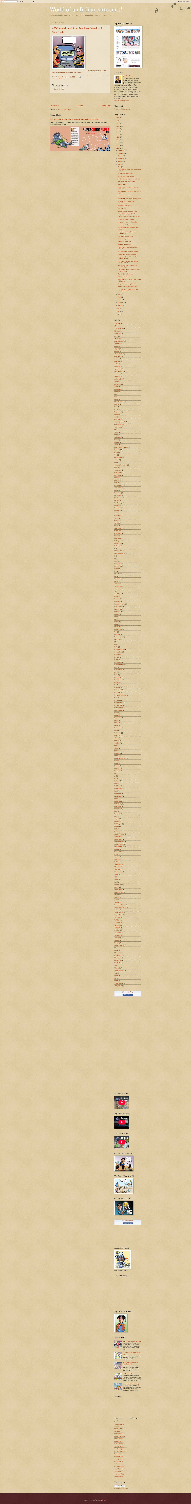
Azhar (116, 386)
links (115, 644)
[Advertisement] (80, 99)
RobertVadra (117, 826)
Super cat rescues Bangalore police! (128, 196)
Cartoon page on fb (119, 422)
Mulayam (117, 692)
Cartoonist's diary (119, 424)
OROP (116, 748)
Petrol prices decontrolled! (125, 173)
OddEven (117, 743)
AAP (115, 336)
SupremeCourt (118, 912)
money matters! (118, 1443)
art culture (117, 374)
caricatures (117, 419)
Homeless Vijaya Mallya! (125, 205)
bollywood (117, 412)
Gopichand (117, 530)
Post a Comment (59, 89)
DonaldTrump (118, 503)
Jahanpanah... (118, 1471)
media (116, 672)
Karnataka (117, 611)
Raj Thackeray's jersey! (124, 239)
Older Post (106, 106)
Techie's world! (118, 1446)
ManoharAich (118, 662)
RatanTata (117, 814)
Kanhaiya (117, 601)
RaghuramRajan (119, 788)
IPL (115, 571)
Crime (116, 462)
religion (116, 819)
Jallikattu (117, 584)
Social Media (118, 884)
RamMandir (117, 808)
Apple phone (118, 369)
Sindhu (116, 879)
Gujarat (116, 536)
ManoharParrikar (119, 664)
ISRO (116, 581)
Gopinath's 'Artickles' (120, 1474)
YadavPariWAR (118, 983)
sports (116, 894)
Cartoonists (117, 427)
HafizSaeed (117, 538)
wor (115, 978)
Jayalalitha (117, 586)
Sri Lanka (117, 897)
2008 (118, 311)
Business (117, 414)
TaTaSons (117, 920)
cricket (116, 460)
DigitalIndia (117, 493)
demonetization (118, 488)
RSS (115, 829)
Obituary (116, 740)
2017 (118, 129)
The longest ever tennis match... (127, 181)
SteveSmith (117, 902)
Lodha (116, 647)
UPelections (117, 953)
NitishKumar (117, 728)
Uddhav (116, 940)
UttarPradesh (118, 960)
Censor (116, 432)
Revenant (117, 821)
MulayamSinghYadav (120, 695)
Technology (117, 925)
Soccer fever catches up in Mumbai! (128, 251)
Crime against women (120, 465)
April (119, 297)
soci (115, 882)
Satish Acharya (129, 76)
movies (116, 682)
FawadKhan (117, 515)
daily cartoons (118, 472)
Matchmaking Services (121, 1488)
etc (115, 513)
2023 (118, 120)
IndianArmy (117, 566)
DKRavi (116, 500)
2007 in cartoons (119, 328)
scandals (117, 857)
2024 (118, 118)
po (115, 776)
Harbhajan (117, 541)
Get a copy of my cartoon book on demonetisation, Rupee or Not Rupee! (75, 119)
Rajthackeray (118, 804)
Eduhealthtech (118, 1454)
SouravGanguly (118, 892)
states (116, 900)
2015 (118, 134)
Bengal (116, 399)
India (115, 561)
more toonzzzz (118, 1461)
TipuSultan (117, 932)
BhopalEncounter (119, 402)
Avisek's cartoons (119, 1469)
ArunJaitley (117, 376)
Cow (115, 455)
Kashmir (116, 614)
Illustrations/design (119, 553)
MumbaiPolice (118, 705)
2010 (118, 148)
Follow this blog (128, 994)
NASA (116, 712)
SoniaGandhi (118, 889)
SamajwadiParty (119, 841)
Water (116, 975)
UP (115, 948)
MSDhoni (117, 687)
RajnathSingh (118, 801)
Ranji (115, 811)
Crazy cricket (118, 457)
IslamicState (118, 579)
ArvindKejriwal (118, 379)
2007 (118, 314)
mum (115, 697)
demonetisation (118, 485)
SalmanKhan (118, 839)
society (116, 887)
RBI (115, 816)
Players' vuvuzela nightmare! (126, 219)
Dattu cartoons (118, 1433)
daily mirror (117, 475)
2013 (118, 140)
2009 (118, 309)
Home (80, 106)
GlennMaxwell (118, 528)
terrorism (116, 930)
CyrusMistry (117, 470)
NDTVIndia (117, 723)
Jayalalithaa (117, 589)
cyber (116, 467)
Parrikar (116, 763)
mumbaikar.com (61, 79)
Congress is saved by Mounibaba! (127, 222)
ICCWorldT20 (118, 551)
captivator (117, 1431)
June (119, 167)
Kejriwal (116, 621)
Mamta (116, 659)
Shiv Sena (117, 869)
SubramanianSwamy (120, 907)
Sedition (116, 862)
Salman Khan (118, 836)
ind (115, 558)
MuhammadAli (118, 690)
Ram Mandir (117, 806)
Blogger (104, 1500)
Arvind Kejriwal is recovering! (131, 1384)
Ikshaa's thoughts (119, 1451)
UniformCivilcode (119, 945)
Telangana (117, 927)
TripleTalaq (117, 937)
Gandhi (116, 518)
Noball (116, 730)
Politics (116, 781)
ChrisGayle (117, 437)
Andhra (116, 364)
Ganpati (116, 523)
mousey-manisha (119, 1459)
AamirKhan (117, 333)
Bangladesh (117, 391)
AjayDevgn (117, 348)
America (116, 359)
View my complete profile (121, 100)
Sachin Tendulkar (119, 834)
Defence (116, 480)
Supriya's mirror (118, 1476)
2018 (118, 126)
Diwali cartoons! (127, 1374)
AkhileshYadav (118, 354)
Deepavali (117, 477)
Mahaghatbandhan (119, 649)
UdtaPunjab (117, 943)
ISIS (115, 576)
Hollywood (117, 546)
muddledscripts (118, 1449)
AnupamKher (118, 366)
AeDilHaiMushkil (119, 341)
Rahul (116, 791)
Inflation (116, 568)
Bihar (115, 407)
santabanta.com (119, 846)
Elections (117, 510)
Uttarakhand (117, 958)
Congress (117, 450)
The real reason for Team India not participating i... (127, 266)
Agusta (116, 346)
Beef (115, 396)
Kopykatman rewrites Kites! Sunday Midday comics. (128, 261)
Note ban (117, 735)
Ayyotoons (117, 384)
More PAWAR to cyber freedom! (132, 1341)
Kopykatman (118, 629)
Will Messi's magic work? (125, 241)
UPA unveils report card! (125, 277)
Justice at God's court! (124, 244)
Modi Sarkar (117, 677)
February (120, 302)
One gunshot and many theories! (127, 284)
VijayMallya (117, 963)
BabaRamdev (118, 389)
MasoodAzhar (118, 669)
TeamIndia (117, 922)
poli (115, 778)
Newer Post (54, 106)
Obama (116, 738)
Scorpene (117, 859)
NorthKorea (117, 733)
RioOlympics (118, 824)
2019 (118, 123)
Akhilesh (116, 351)
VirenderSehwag (119, 970)
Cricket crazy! (118, 1428)
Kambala (116, 599)
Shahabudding (118, 864)
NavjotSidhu (117, 718)
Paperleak (117, 760)
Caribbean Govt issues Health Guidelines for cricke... (126, 202)
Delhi (115, 482)
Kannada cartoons (119, 604)
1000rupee (117, 323)
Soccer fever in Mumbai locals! (126, 225)
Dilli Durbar (117, 495)
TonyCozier (117, 935)
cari (115, 417)
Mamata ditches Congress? (125, 274)
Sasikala (116, 849)
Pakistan (116, 753)
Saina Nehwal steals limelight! (126, 176)
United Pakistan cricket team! (126, 214)
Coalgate (116, 442)
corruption (117, 452)
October (120, 156)
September (121, 158)
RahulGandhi (118, 796)
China (116, 434)
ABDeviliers (117, 338)
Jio (115, 591)
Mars (115, 667)
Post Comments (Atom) (64, 110)
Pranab (116, 783)
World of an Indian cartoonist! (86, 9)
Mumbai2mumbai (119, 1466)
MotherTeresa (118, 680)
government (117, 533)
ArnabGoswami (118, 371)
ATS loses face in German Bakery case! (129, 216)
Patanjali (116, 766)
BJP (115, 409)
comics (116, 444)
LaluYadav (117, 634)
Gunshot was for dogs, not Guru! (127, 254)
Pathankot (117, 768)
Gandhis (116, 520)
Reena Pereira (118, 1438)
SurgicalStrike (118, 915)
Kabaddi (116, 596)
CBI (115, 429)
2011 (118, 145)
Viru (115, 973)
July (119, 164)
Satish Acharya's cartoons (119, 1425)
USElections (118, 955)
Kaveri (116, 616)
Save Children (118, 852)
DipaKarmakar (118, 498)
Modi (115, 675)
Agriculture (117, 343)
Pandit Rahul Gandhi (120, 758)
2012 (118, 142)
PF (115, 773)
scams (116, 854)
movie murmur (118, 1456)
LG (115, 642)
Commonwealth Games (121, 447)
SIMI (115, 877)
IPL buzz (117, 573)
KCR (115, 619)
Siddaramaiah (118, 872)
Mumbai (116, 700)
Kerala (116, 624)
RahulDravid (117, 793)
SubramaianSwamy (120, 905)
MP (115, 685)
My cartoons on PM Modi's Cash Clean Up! (130, 1363)
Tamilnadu (117, 917)
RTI (115, 831)
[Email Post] (79, 77)
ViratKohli (117, 968)
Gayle (116, 525)
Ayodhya (116, 381)
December (121, 150)
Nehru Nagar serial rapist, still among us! (129, 198)
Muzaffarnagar (118, 707)
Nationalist (117, 715)
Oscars (116, 750)
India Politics (118, 563)
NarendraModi (118, 710)
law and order (118, 637)
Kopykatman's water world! (125, 236)
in (114, 556)
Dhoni (116, 490)
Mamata (116, 657)
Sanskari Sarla (118, 844)
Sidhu (116, 874)
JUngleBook (117, 594)
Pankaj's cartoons (119, 1436)
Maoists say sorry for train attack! (127, 286)
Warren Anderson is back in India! (127, 211)
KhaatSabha (117, 627)
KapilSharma (118, 606)
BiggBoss (117, 404)
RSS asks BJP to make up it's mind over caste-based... (128, 290)
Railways (117, 798)
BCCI (115, 394)
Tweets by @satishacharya (122, 109)
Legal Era (117, 639)
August (120, 161)
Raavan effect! (122, 208)
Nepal (116, 725)
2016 (118, 131)
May (119, 294)
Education (117, 508)
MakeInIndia (117, 654)
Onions (116, 745)
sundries (116, 910)
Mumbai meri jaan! (123, 184)
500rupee (117, 331)
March (120, 300)
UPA (115, 950)
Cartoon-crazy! (118, 1464)
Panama (116, 755)
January (120, 305)
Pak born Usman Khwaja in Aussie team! (129, 179)
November (121, 153)
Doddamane (117, 1441)
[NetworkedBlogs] (127, 992)
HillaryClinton (118, 543)
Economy (117, 505)
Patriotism (117, 771)
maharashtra (118, 652)
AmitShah (117, 361)
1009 (115, 326)
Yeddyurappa (118, 985)
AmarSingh (117, 356)
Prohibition (117, 786)
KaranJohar (117, 609)
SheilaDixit (117, 867)
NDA (115, 720)
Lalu (115, 632)
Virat (115, 965)
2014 (118, 137)
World (116, 980)
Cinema (116, 440)
